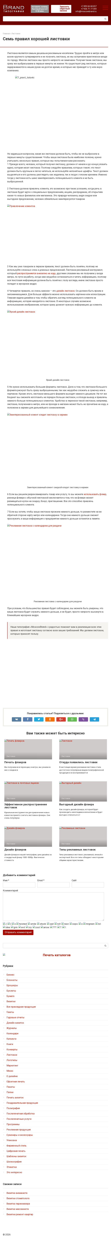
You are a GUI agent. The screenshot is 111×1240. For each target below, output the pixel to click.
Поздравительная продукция (22, 1103)
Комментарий (10, 890)
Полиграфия (13, 1108)
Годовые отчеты (15, 1017)
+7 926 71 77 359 (89, 9)
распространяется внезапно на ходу (36, 273)
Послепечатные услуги (19, 1119)
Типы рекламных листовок (77, 849)
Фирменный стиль (16, 1145)
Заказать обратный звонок (65, 8)
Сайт (74, 880)
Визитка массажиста (18, 1209)
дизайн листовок (65, 290)
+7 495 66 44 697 (89, 6)
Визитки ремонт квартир (20, 1214)
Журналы (12, 1028)
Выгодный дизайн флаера (76, 804)
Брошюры (12, 985)
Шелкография (14, 1161)
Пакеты (11, 1087)
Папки (10, 1092)
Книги (10, 1044)
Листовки (12, 1054)
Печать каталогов (57, 955)
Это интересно (14, 1172)
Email (40, 880)
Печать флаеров (15, 762)
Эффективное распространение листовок (25, 806)
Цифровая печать (16, 1151)
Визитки (11, 1001)
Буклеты (11, 990)
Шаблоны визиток (16, 1156)
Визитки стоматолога (18, 1198)
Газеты (10, 1012)
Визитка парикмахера (18, 1203)
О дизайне (12, 1076)
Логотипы (12, 1060)
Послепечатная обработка (21, 1113)
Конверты (12, 1049)
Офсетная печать (16, 1081)
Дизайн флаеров (15, 849)
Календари (12, 1033)
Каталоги (11, 1038)
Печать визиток (15, 1097)
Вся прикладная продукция (21, 1006)
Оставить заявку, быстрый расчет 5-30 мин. (40, 9)
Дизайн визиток (15, 1022)
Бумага (10, 996)
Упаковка (12, 1140)
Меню (10, 1070)
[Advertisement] (57, 674)
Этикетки (12, 1167)
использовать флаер (95, 494)
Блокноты (12, 980)
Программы (13, 1124)
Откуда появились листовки (78, 762)
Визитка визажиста (17, 1193)
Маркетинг (12, 1065)
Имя (6, 880)
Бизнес (10, 974)
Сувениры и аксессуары (20, 1135)
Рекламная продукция (19, 1129)
